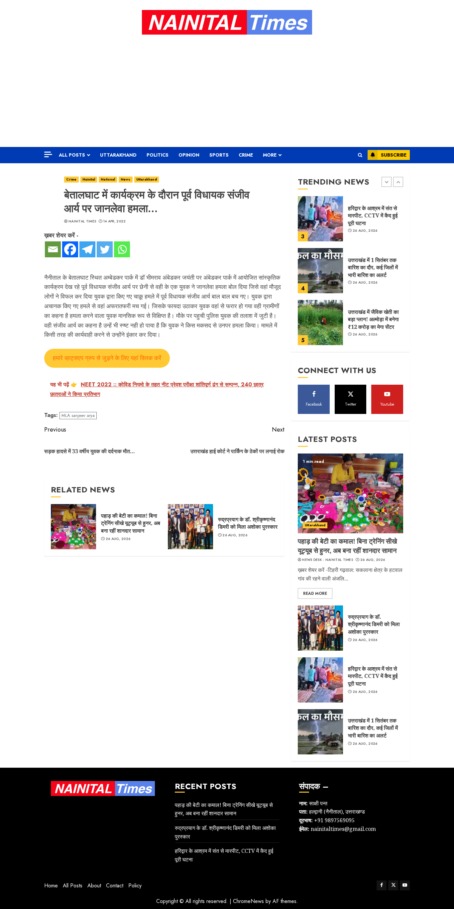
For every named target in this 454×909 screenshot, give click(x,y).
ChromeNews (248, 901)
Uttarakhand (118, 155)
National (108, 179)
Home (51, 885)
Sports (219, 155)
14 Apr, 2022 (114, 221)
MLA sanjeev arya (78, 415)
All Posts (72, 155)
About (94, 885)
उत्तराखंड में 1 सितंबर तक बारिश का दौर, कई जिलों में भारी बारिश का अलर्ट (373, 267)
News (125, 179)
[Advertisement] (227, 90)
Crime (246, 155)
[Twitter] (105, 249)
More (270, 155)
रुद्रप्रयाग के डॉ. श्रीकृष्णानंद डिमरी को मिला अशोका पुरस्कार (248, 523)
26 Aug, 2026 (118, 539)
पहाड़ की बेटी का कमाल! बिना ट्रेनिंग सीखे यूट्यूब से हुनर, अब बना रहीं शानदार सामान (130, 523)
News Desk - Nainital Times (327, 560)
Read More (315, 593)
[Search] (360, 155)
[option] (350, 222)
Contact (114, 885)
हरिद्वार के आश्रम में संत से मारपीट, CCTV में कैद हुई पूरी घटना (372, 215)
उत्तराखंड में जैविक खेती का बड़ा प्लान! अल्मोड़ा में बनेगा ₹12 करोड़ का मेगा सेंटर (373, 319)
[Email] (53, 249)
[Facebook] (70, 249)
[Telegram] (87, 249)
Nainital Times (82, 221)
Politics (158, 155)
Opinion (188, 155)
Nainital (88, 179)
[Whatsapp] (122, 249)
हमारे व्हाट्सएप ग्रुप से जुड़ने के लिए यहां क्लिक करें (107, 358)
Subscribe (393, 155)
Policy (135, 885)
